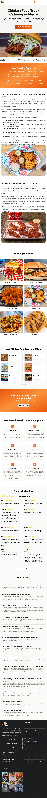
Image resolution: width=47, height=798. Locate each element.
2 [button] (20, 568)
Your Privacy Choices (6, 761)
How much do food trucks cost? (30, 741)
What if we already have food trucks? (31, 752)
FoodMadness (6, 136)
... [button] (23, 568)
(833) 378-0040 (12, 752)
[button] (29, 568)
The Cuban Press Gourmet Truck (11, 128)
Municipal (12, 747)
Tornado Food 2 (7, 120)
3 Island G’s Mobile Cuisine (9, 132)
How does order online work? (30, 744)
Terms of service (5, 756)
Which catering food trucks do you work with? (33, 735)
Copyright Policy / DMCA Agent (8, 759)
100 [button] (26, 568)
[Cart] (35, 2)
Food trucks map (12, 739)
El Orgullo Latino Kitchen (9, 124)
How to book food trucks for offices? (31, 726)
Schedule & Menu (13, 359)
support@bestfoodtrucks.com (10, 751)
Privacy (3, 757)
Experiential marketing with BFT (12, 743)
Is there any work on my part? (30, 738)
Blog (3, 754)
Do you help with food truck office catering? (32, 761)
